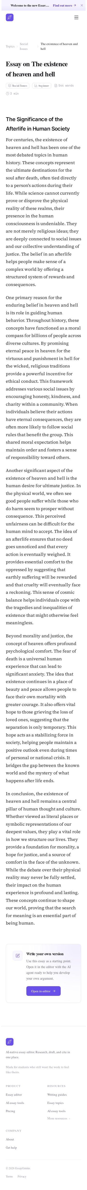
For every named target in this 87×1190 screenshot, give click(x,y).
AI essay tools (15, 1103)
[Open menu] (76, 17)
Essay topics (55, 1103)
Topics (10, 46)
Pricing (10, 1111)
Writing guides (57, 1094)
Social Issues (24, 46)
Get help (12, 1170)
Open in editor (41, 991)
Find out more (62, 5)
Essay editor (14, 1094)
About (11, 1162)
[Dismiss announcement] (82, 5)
